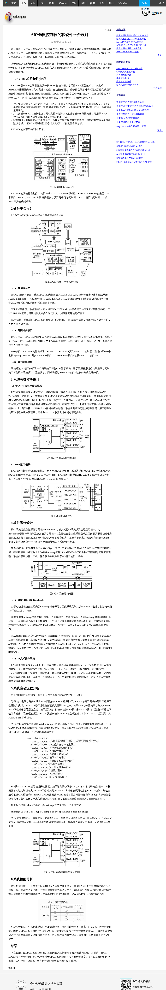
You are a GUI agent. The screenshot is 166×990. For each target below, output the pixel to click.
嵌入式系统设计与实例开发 (129, 48)
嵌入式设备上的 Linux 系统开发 (131, 38)
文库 (32, 3)
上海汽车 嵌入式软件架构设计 (130, 114)
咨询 (92, 3)
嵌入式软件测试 (123, 81)
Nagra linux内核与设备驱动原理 (131, 126)
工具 (101, 3)
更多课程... (158, 88)
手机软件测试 (122, 78)
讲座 (111, 3)
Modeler (123, 3)
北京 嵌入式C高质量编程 (127, 118)
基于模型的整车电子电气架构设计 (132, 35)
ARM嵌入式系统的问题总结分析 (131, 45)
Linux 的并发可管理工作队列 (129, 42)
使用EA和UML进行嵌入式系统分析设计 (134, 106)
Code (144, 3)
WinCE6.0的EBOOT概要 (127, 51)
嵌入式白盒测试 (123, 75)
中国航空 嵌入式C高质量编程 (130, 102)
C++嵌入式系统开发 (125, 72)
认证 (83, 3)
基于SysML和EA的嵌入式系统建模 (132, 110)
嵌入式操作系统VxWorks (127, 84)
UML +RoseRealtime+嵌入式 (129, 68)
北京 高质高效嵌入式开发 (128, 122)
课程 (73, 3)
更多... (160, 55)
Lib (42, 3)
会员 (162, 3)
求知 (13, 3)
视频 (51, 3)
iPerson (63, 3)
